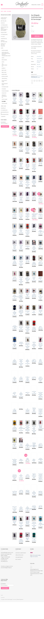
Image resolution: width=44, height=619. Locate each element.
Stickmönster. (4, 110)
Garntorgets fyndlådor (4, 18)
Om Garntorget (19, 557)
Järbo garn (3, 106)
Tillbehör (3, 116)
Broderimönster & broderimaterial (4, 113)
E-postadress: (3, 583)
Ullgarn (9, 11)
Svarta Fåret (4, 32)
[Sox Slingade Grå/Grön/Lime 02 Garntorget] (20, 27)
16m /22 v (38, 64)
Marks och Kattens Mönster (3, 44)
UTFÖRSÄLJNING (4, 34)
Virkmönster (4, 38)
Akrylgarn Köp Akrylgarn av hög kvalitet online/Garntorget (6, 54)
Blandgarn (4, 74)
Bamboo (3, 68)
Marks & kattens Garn (4, 41)
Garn (5, 11)
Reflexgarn (4, 59)
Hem (2, 11)
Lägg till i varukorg (37, 36)
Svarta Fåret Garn (38, 76)
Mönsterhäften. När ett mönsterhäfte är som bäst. (4, 29)
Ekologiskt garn (4, 81)
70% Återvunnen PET (4, 65)
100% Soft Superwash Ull (4, 96)
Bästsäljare (3, 20)
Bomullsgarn (5, 76)
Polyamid (4, 88)
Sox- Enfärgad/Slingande (34, 77)
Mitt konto (18, 559)
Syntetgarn (4, 99)
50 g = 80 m (39, 66)
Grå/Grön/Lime (39, 58)
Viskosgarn (4, 103)
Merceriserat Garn (5, 84)
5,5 (37, 68)
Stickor (3, 36)
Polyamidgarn (5, 86)
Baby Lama (4, 70)
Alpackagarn (5, 50)
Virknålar (3, 108)
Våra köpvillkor (19, 555)
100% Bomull (4, 78)
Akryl (3, 57)
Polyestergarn (5, 90)
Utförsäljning (4, 25)
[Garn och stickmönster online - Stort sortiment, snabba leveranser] (22, 4)
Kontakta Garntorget (21, 552)
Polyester (4, 93)
